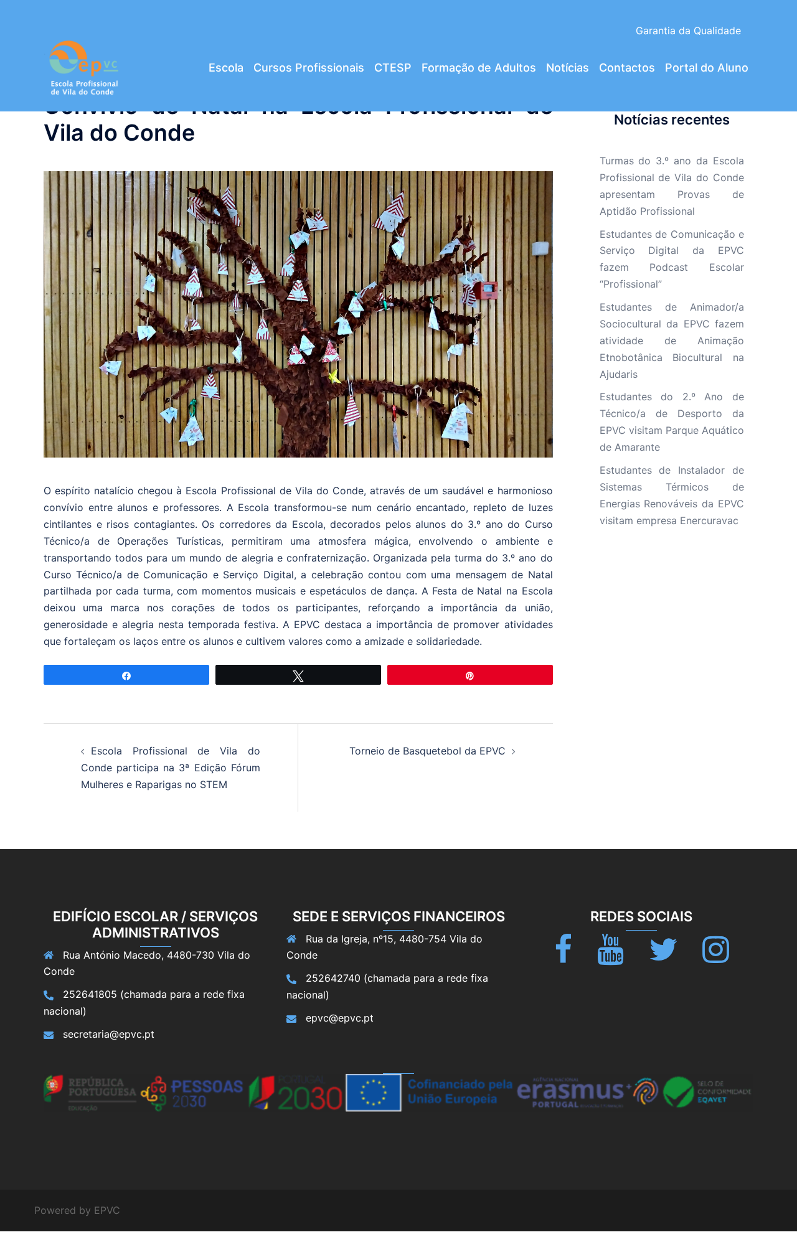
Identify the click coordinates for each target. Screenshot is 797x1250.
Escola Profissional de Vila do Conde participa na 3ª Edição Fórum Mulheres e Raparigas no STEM (170, 768)
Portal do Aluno (706, 67)
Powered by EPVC (77, 1210)
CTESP (393, 67)
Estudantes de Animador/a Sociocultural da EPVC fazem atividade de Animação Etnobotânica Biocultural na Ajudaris (672, 340)
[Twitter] (663, 957)
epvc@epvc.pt (340, 1018)
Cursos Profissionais (308, 67)
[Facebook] (563, 957)
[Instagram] (715, 957)
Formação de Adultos (479, 67)
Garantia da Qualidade (688, 30)
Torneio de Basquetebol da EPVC (427, 751)
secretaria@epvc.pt (108, 1034)
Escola (226, 67)
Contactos (627, 67)
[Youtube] (610, 957)
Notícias (567, 67)
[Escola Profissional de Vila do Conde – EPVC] (84, 66)
